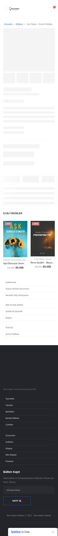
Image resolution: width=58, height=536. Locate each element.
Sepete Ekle (22, 226)
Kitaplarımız (16, 260)
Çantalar (9, 425)
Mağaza (19, 24)
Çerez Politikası (12, 334)
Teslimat (9, 328)
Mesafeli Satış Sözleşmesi (17, 295)
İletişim (9, 318)
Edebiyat (6, 260)
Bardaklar (10, 412)
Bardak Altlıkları (12, 418)
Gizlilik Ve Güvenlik (14, 311)
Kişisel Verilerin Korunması (17, 289)
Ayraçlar (9, 405)
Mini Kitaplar (11, 455)
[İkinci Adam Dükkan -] (14, 9)
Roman (48, 259)
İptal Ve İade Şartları (14, 305)
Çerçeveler (10, 435)
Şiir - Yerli (26, 260)
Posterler (10, 461)
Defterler (9, 442)
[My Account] (44, 9)
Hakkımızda (11, 282)
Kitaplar (9, 448)
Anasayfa (8, 24)
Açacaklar (10, 399)
